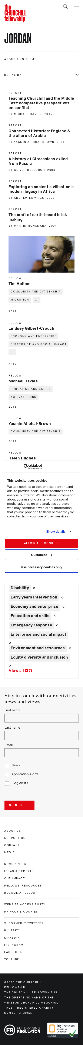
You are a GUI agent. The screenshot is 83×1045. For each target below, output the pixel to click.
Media (9, 852)
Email (8, 745)
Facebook (13, 952)
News (15, 765)
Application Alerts (25, 774)
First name (12, 710)
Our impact (14, 878)
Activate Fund (24, 397)
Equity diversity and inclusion (39, 657)
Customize (39, 555)
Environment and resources (38, 648)
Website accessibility (25, 904)
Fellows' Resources (23, 885)
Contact (12, 845)
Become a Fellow (20, 893)
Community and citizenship (36, 291)
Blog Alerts (19, 783)
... (37, 299)
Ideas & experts (19, 871)
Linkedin (12, 937)
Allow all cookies (41, 543)
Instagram (14, 945)
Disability (20, 588)
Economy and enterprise (34, 336)
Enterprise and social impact (39, 344)
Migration (20, 299)
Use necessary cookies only (41, 567)
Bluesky (11, 930)
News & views (16, 864)
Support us (15, 838)
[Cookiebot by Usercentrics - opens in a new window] (23, 466)
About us (12, 831)
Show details (56, 531)
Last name (12, 727)
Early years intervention (34, 597)
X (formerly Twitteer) (24, 923)
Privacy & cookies (21, 911)
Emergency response (31, 625)
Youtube (11, 959)
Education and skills (31, 389)
